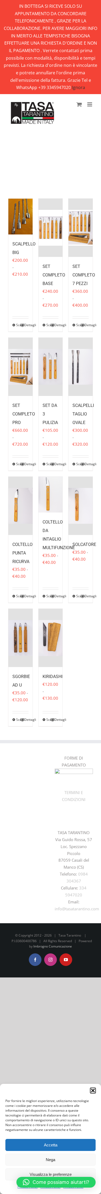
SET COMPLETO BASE (54, 275)
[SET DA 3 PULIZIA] (51, 367)
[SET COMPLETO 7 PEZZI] (80, 228)
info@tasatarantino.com (77, 908)
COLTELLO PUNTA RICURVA (22, 553)
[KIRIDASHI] (51, 638)
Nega (50, 1159)
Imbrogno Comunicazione (52, 946)
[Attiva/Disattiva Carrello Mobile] (79, 104)
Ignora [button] (78, 87)
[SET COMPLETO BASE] (51, 228)
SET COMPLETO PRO (23, 414)
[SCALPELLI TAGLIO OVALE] (80, 367)
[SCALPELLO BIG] (20, 216)
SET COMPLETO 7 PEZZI (83, 275)
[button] (93, 1090)
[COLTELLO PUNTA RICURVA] (20, 506)
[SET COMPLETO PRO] (20, 367)
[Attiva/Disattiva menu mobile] (90, 104)
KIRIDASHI (52, 676)
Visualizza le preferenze (51, 1174)
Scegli (18, 325)
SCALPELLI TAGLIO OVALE (83, 414)
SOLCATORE (84, 544)
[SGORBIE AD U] (20, 638)
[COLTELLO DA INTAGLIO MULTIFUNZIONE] (51, 495)
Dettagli (26, 325)
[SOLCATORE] (80, 506)
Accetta (50, 1145)
